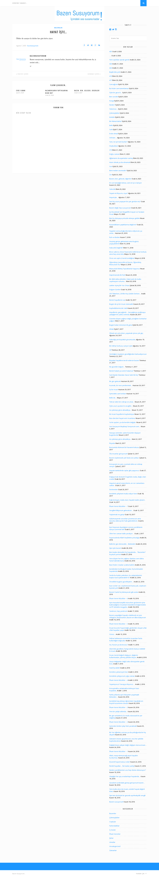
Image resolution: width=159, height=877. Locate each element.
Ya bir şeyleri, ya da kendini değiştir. (122, 422)
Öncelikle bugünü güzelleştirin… (121, 582)
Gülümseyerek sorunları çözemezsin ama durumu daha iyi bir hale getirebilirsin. (125, 519)
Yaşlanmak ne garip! (116, 514)
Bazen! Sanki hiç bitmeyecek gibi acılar (123, 592)
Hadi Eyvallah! (114, 668)
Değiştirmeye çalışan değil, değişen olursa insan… (128, 745)
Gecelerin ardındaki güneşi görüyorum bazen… (127, 783)
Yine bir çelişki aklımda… (118, 711)
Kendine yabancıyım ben (118, 672)
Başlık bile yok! (114, 72)
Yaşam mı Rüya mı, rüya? (118, 193)
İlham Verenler (114, 834)
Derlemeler (113, 489)
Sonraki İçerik (94, 74)
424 (110, 68)
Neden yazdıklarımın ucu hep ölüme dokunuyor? (127, 770)
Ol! (110, 350)
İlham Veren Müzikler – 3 (118, 707)
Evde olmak (20, 91)
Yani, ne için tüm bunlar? (118, 142)
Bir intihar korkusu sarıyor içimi (120, 346)
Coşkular (112, 822)
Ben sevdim (113, 97)
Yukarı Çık (140, 874)
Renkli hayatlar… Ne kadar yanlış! (121, 766)
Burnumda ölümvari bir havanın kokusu (124, 447)
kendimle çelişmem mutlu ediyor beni (123, 493)
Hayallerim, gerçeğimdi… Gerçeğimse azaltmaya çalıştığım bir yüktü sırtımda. (127, 313)
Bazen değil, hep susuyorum (120, 208)
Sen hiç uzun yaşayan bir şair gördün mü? (125, 201)
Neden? (112, 105)
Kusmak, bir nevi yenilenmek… (120, 385)
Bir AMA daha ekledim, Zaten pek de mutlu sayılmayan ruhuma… (125, 280)
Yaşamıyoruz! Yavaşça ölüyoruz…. (122, 684)
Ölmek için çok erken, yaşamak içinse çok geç (126, 333)
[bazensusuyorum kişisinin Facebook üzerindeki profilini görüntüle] (110, 29)
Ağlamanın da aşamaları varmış (121, 158)
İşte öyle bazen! (115, 548)
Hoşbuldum (113, 146)
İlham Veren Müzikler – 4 (118, 680)
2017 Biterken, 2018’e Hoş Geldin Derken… (125, 293)
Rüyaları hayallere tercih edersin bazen (124, 360)
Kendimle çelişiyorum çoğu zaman (122, 676)
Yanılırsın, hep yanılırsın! (118, 611)
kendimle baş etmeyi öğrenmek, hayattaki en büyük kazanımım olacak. (126, 702)
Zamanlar (113, 850)
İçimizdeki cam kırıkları (117, 393)
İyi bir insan (113, 389)
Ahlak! (111, 329)
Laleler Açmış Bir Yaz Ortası (119, 285)
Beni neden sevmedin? (118, 170)
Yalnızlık (112, 189)
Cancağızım (113, 84)
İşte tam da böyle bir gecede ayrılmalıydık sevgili (127, 795)
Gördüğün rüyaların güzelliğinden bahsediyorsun (128, 354)
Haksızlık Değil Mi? (116, 248)
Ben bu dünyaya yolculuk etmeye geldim (124, 218)
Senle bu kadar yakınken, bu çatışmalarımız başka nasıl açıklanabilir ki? (125, 576)
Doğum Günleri (115, 289)
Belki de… (113, 398)
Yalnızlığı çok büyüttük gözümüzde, (122, 339)
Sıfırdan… (113, 138)
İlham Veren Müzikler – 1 (118, 751)
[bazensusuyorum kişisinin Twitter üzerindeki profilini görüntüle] (113, 29)
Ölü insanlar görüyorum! (118, 454)
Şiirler (111, 838)
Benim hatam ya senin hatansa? (121, 371)
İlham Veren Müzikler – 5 (118, 624)
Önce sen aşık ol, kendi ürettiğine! (122, 258)
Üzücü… (112, 634)
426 (110, 64)
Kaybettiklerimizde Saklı (118, 308)
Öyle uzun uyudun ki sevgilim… (121, 406)
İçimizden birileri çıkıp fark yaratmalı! (123, 726)
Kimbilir (112, 117)
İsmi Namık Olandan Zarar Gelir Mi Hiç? (124, 375)
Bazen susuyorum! (116, 802)
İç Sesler (112, 830)
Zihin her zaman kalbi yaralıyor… (121, 533)
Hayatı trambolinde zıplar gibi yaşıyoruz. (124, 470)
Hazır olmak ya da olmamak (119, 162)
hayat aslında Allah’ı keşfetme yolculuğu (124, 537)
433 (110, 51)
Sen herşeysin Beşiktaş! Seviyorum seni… (124, 426)
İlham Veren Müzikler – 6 (118, 598)
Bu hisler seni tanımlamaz (119, 88)
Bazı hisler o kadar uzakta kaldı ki (122, 565)
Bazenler (58, 28)
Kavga (111, 101)
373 (110, 150)
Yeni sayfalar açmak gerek (119, 60)
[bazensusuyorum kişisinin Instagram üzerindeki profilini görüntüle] (116, 29)
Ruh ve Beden (114, 237)
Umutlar (112, 842)
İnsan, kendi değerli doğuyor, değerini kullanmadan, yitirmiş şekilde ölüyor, (123, 656)
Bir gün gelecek (115, 381)
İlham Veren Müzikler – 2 (118, 722)
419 (110, 76)
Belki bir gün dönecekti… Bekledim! (122, 544)
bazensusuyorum (32, 46)
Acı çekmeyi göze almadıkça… (120, 410)
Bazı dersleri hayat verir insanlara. (122, 418)
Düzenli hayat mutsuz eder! (119, 762)
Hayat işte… (113, 197)
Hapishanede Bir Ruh (117, 275)
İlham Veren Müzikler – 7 (118, 506)
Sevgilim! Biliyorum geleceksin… (121, 510)
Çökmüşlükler (114, 113)
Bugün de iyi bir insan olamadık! (121, 304)
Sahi (111, 129)
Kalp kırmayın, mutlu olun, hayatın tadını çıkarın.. (127, 500)
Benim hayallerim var (117, 300)
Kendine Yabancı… (19, 3)
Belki (111, 125)
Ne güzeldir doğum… (117, 367)
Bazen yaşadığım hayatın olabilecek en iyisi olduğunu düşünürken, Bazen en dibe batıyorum (127, 616)
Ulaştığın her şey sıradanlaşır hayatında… (124, 776)
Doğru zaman (114, 154)
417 (110, 80)
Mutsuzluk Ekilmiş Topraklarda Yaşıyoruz (124, 269)
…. (110, 55)
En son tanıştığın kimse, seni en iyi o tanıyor (125, 183)
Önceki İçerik (22, 74)
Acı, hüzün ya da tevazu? (118, 645)
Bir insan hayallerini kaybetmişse (121, 414)
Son (110, 166)
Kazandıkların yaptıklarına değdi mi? (123, 224)
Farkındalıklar (114, 826)
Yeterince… (113, 109)
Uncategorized (114, 846)
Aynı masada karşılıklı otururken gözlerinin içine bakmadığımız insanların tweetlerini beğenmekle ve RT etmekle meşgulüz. (127, 604)
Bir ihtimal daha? (115, 121)
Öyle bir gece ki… (115, 92)
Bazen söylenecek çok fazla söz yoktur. (124, 458)
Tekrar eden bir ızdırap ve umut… (121, 402)
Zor (110, 174)
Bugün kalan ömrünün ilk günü (120, 325)
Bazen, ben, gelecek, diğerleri (87, 91)
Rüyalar (112, 443)
